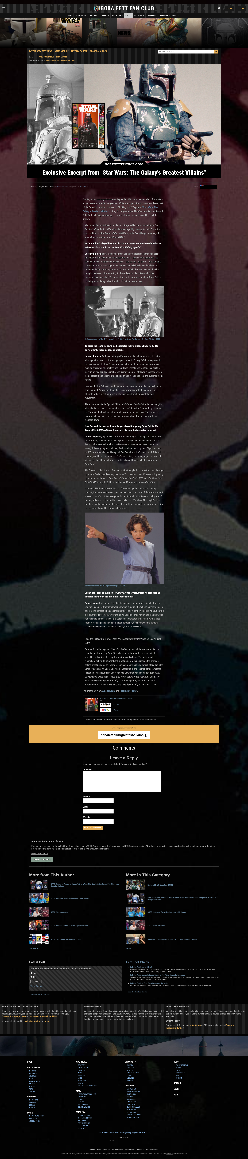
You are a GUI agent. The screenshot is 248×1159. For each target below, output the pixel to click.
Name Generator (133, 1073)
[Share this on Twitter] (210, 187)
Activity (130, 1065)
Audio (80, 1073)
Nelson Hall (131, 1112)
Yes (34, 973)
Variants (32, 1102)
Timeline (32, 1091)
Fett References (84, 1123)
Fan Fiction (82, 1081)
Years (31, 1089)
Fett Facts (82, 1120)
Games (80, 1083)
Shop (177, 1075)
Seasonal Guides (98, 51)
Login (229, 8)
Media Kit (179, 1068)
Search (177, 1083)
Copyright (106, 1149)
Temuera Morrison (133, 1091)
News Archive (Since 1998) (87, 1094)
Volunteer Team (182, 1065)
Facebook (231, 1025)
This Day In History (85, 1118)
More (128, 948)
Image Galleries (83, 1068)
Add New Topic (34, 1121)
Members (130, 1070)
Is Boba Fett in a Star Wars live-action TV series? (149, 983)
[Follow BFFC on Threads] (132, 1142)
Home (70, 15)
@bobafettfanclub (63, 60)
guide (46, 1021)
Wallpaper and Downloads (87, 1086)
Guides (80, 1099)
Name (86, 797)
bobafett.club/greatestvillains (122, 735)
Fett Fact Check (79, 51)
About (175, 15)
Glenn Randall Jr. (133, 1107)
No (34, 977)
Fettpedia (138, 15)
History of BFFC (181, 1073)
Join (242, 8)
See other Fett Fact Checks (137, 992)
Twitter (180, 1028)
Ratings (32, 1084)
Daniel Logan (132, 1094)
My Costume (33, 1100)
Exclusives (82, 1097)
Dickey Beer (131, 1104)
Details (32, 1105)
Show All (33, 948)
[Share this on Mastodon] (215, 187)
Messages (130, 1078)
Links (129, 1075)
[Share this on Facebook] (202, 187)
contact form (51, 60)
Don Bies (130, 1097)
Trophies (130, 1081)
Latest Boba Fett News (40, 51)
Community (151, 15)
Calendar (164, 15)
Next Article (61, 57)
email (74, 60)
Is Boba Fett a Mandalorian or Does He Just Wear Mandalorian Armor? (158, 975)
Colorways (33, 1076)
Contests (130, 1068)
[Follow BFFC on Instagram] (116, 1142)
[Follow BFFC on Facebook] (112, 1142)
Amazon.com (108, 690)
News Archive (62, 51)
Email (86, 807)
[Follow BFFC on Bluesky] (136, 1142)
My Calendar (131, 1089)
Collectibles (80, 15)
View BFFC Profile (42, 859)
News (127, 15)
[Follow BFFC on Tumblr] (124, 1142)
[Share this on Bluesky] (206, 187)
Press (178, 1070)
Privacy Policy (117, 1149)
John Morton (132, 1099)
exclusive (28, 1021)
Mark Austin (131, 1102)
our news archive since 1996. (43, 1016)
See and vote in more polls (40, 994)
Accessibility (130, 1149)
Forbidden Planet (128, 690)
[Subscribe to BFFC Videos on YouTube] (128, 1142)
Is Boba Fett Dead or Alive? (141, 967)
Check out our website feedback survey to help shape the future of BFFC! (124, 1133)
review (37, 1021)
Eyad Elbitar (131, 1110)
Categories (33, 1073)
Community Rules (94, 1149)
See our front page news (14, 1016)
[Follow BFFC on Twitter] (120, 1142)
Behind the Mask (84, 1115)
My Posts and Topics (36, 1116)
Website (87, 817)
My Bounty (33, 1071)
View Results (36, 986)
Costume (94, 15)
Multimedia (116, 15)
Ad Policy (140, 1149)
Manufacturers (34, 1081)
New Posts (33, 1118)
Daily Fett (82, 1065)
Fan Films (81, 1075)
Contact (179, 1078)
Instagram (171, 1028)
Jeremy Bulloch (133, 1117)
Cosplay (32, 1108)
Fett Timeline (83, 1126)
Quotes (81, 1128)
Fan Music (81, 1070)
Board (104, 15)
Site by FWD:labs (152, 1149)
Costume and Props (134, 1115)
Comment (88, 769)
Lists (31, 1079)
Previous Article (46, 57)
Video (80, 1078)
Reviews (32, 1086)
